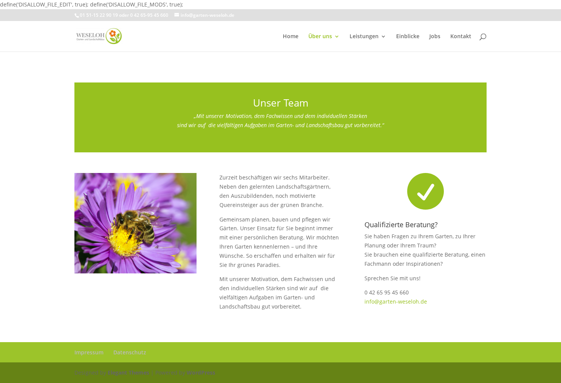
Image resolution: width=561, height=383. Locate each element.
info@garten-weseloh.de (395, 301)
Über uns (320, 37)
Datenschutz (129, 352)
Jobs (434, 37)
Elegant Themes (128, 372)
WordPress (201, 372)
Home (290, 37)
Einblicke (407, 37)
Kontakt (460, 37)
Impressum (88, 352)
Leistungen (364, 37)
